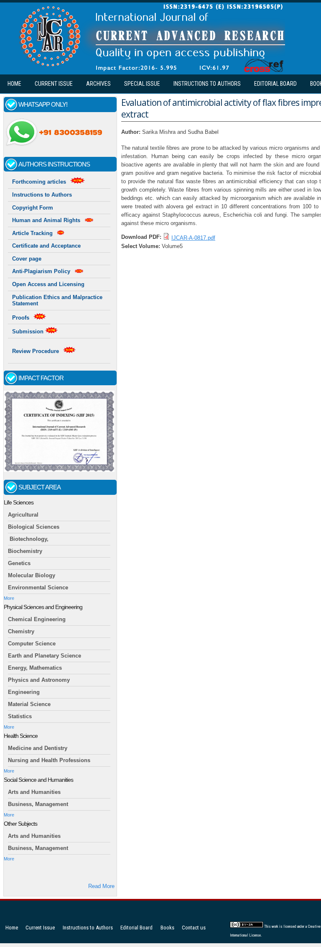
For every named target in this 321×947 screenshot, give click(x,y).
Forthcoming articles (39, 182)
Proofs (20, 318)
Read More (101, 886)
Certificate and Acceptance (46, 246)
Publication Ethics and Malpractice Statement (57, 300)
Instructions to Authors (207, 83)
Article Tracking (32, 233)
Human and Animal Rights (46, 220)
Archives (98, 83)
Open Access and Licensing (48, 284)
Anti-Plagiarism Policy (41, 271)
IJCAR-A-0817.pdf (193, 238)
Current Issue (54, 83)
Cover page (26, 259)
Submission (28, 331)
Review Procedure (35, 351)
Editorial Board (275, 83)
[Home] (150, 70)
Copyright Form (32, 208)
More (9, 598)
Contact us (194, 927)
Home (14, 83)
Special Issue (142, 83)
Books (167, 927)
